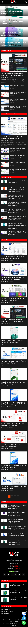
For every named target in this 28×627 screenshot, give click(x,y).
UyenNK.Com (14, 559)
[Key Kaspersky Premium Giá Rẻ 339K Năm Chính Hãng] (4, 513)
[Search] (26, 2)
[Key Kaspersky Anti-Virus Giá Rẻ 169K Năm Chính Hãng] (4, 181)
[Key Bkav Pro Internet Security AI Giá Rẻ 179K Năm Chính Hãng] (4, 188)
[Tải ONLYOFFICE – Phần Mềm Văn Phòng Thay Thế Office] (4, 196)
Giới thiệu (5, 619)
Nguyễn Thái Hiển (4, 14)
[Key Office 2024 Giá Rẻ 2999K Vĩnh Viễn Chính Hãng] (14, 374)
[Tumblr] (12, 574)
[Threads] (23, 574)
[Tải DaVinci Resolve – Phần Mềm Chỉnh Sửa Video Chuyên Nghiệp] (14, 63)
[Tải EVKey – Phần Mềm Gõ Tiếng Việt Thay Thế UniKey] (5, 101)
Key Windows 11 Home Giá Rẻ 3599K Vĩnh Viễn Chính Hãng (13, 466)
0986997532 (15, 565)
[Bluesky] (16, 574)
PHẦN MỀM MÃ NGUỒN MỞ (8, 114)
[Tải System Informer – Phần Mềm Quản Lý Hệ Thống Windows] (14, 126)
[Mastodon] (19, 574)
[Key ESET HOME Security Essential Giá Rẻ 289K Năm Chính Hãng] (4, 224)
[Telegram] (8, 574)
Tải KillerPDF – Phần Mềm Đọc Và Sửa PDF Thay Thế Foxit (12, 425)
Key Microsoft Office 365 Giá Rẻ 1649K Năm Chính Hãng (11, 341)
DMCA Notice (10, 619)
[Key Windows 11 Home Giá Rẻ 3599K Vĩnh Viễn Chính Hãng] (14, 457)
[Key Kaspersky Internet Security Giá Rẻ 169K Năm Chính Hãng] (4, 527)
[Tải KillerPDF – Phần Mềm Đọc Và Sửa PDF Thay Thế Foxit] (5, 164)
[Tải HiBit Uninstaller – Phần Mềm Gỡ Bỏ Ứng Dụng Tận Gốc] (5, 87)
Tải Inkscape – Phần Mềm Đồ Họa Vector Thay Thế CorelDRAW (12, 278)
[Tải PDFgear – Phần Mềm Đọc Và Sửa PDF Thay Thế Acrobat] (5, 94)
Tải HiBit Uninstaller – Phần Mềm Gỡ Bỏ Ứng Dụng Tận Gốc (13, 362)
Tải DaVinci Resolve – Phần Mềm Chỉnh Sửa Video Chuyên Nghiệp (12, 74)
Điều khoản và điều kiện (19, 619)
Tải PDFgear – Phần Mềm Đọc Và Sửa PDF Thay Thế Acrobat (14, 446)
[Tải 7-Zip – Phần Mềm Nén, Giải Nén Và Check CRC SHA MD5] (5, 171)
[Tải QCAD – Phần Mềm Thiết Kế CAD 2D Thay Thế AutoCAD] (5, 108)
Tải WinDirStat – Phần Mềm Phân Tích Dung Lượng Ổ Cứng (12, 299)
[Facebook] (4, 574)
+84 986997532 (16, 568)
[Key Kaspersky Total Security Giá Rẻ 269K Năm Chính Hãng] (5, 592)
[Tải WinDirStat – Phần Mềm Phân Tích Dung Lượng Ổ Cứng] (5, 157)
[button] (2, 2)
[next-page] (18, 496)
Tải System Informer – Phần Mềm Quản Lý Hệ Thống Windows (12, 138)
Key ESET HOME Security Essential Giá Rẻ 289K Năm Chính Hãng (17, 225)
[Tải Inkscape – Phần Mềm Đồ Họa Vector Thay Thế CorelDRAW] (5, 150)
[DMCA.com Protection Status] (14, 572)
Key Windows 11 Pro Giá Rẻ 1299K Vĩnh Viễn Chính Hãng (13, 404)
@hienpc (16, 566)
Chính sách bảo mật (14, 621)
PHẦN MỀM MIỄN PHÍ (7, 50)
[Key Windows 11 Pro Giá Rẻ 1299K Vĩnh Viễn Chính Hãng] (14, 395)
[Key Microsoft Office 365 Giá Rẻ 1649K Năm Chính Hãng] (4, 203)
